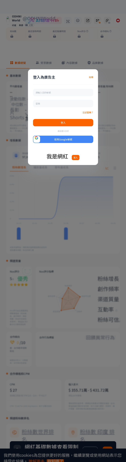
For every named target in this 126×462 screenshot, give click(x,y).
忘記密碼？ (88, 112)
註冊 (91, 77)
